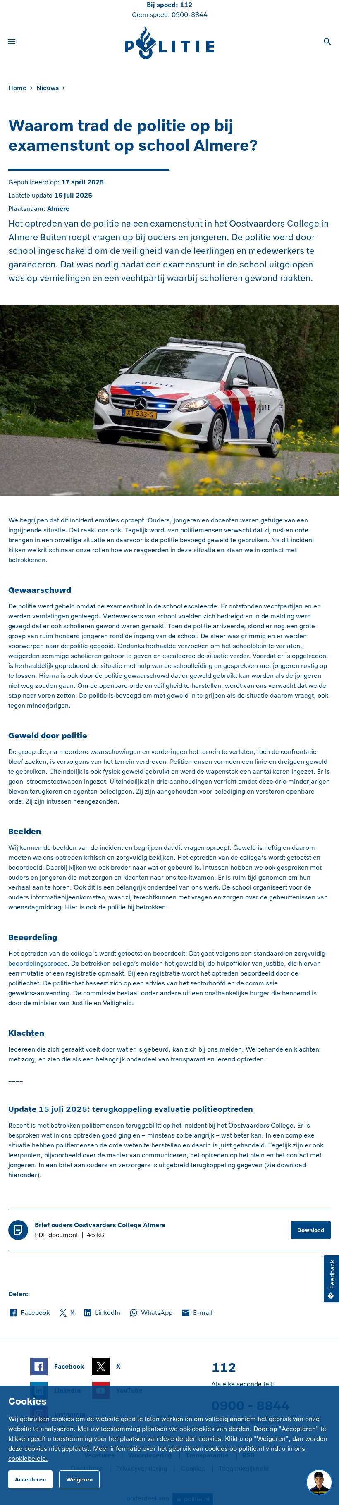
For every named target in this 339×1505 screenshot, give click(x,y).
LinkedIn (101, 1313)
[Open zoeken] (327, 43)
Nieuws (47, 88)
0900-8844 (190, 15)
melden (231, 1049)
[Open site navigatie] (12, 43)
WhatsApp (150, 1313)
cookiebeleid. (28, 1458)
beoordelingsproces (37, 963)
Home (17, 88)
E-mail (196, 1313)
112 (186, 5)
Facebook (29, 1313)
